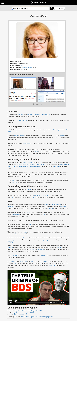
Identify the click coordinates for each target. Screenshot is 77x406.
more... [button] (26, 63)
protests (61, 240)
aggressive (23, 261)
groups (59, 247)
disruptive (33, 261)
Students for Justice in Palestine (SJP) (30, 166)
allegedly (63, 206)
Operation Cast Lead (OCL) (42, 195)
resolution (22, 132)
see (16, 263)
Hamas (13, 197)
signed (16, 135)
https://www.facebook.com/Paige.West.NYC (28, 311)
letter (29, 189)
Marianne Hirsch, (27, 67)
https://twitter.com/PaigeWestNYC (23, 313)
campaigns (11, 242)
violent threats (52, 265)
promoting (11, 240)
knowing (14, 182)
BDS (21, 65)
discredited (16, 214)
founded (46, 204)
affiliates (31, 249)
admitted (50, 208)
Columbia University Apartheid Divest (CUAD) (30, 164)
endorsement (12, 234)
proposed (41, 249)
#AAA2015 (56, 137)
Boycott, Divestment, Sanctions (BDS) (39, 114)
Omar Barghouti (56, 204)
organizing (45, 240)
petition (22, 135)
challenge (10, 206)
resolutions (16, 255)
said (44, 214)
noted (45, 261)
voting (36, 151)
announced (26, 143)
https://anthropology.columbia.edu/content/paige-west (37, 317)
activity (13, 261)
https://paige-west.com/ (21, 315)
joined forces (56, 166)
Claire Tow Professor (21, 120)
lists (13, 180)
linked (25, 232)
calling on (24, 238)
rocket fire (34, 197)
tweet (25, 130)
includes (27, 212)
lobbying (10, 247)
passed (42, 255)
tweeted (62, 135)
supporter (20, 114)
